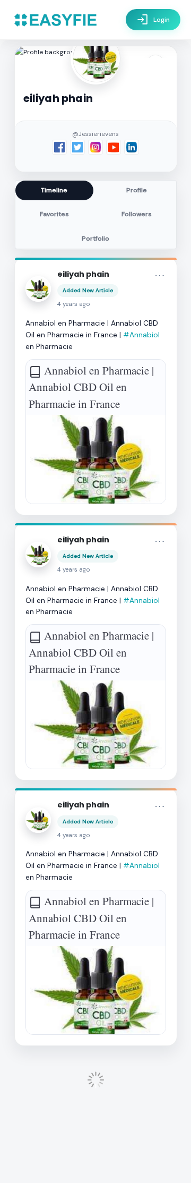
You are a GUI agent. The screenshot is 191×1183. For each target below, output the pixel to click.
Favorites (54, 214)
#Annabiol (141, 334)
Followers (136, 214)
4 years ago (73, 304)
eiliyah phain (83, 274)
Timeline (54, 190)
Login (153, 19)
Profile (136, 190)
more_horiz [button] (159, 275)
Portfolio (95, 238)
